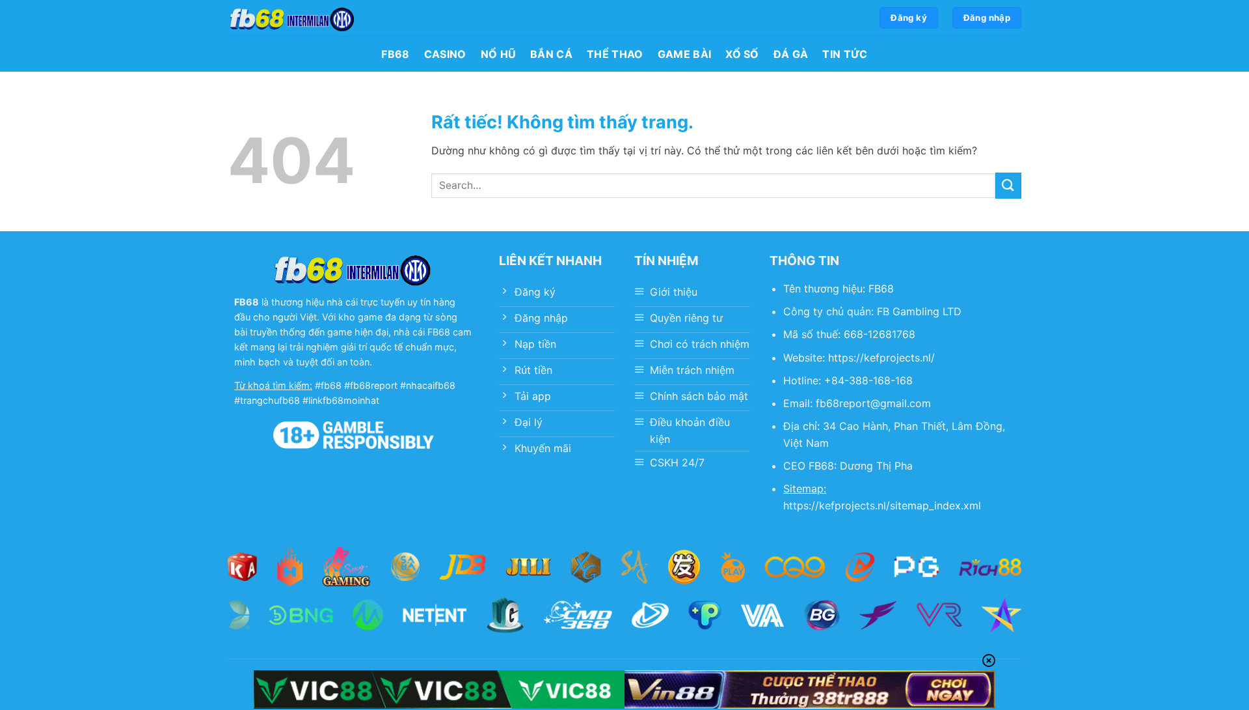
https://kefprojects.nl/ (881, 357)
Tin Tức (844, 54)
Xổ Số (742, 54)
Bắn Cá (551, 54)
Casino (445, 54)
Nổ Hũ (499, 54)
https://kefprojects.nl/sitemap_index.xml (882, 505)
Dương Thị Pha (876, 465)
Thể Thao (615, 54)
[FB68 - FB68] (293, 18)
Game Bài (685, 54)
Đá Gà (791, 54)
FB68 (395, 54)
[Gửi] (1008, 185)
